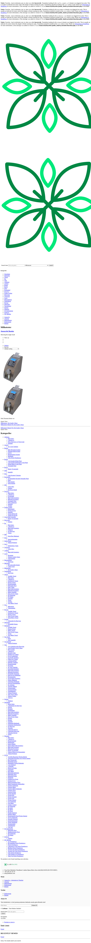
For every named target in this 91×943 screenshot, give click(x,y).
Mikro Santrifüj (12, 592)
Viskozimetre (11, 558)
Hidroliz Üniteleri (13, 662)
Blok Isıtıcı (11, 438)
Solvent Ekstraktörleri (14, 683)
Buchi (6, 287)
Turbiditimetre (12, 691)
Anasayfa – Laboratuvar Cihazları (13, 880)
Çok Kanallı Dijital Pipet (15, 461)
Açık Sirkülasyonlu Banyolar (16, 646)
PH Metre (10, 597)
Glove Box (11, 486)
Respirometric (12, 677)
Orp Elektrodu (12, 801)
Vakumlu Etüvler (12, 733)
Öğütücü (10, 530)
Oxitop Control (12, 805)
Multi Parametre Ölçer (14, 782)
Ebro (5, 288)
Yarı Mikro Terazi (13, 603)
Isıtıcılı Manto (12, 744)
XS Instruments (8, 311)
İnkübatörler (11, 710)
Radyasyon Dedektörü (14, 675)
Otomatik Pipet (12, 466)
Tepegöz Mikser (12, 686)
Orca (5, 605)
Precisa (6, 303)
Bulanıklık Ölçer (12, 761)
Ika (5, 279)
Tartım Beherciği (12, 514)
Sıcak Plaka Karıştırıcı (14, 678)
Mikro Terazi (11, 630)
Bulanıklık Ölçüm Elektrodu (16, 763)
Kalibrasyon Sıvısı (13, 779)
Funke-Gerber (8, 293)
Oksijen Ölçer (12, 790)
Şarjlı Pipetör (11, 483)
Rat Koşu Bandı (12, 490)
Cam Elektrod (12, 765)
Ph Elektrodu (11, 595)
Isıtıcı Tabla (11, 587)
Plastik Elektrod (12, 813)
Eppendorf (7, 290)
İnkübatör (10, 456)
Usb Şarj (10, 827)
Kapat (2, 929)
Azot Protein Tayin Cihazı (15, 648)
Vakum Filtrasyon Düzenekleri (16, 752)
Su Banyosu (11, 531)
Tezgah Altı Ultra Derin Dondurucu (18, 851)
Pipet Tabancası (12, 502)
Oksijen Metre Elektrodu (15, 789)
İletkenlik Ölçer (12, 585)
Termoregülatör (12, 689)
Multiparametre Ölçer (14, 832)
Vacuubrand (7, 306)
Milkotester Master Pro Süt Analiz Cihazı (12, 424)
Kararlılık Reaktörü (13, 669)
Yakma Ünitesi (12, 696)
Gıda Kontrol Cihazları (14, 475)
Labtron (6, 550)
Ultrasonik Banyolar (13, 731)
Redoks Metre (12, 814)
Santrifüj (10, 443)
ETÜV (10, 453)
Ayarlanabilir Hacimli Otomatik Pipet (18, 478)
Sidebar (6, 345)
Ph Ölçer (10, 811)
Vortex (10, 533)
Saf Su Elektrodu (12, 817)
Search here (4, 265)
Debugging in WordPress (82, 24)
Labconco (7, 296)
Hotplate (10, 709)
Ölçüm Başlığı (12, 793)
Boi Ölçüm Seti (12, 760)
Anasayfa (7, 317)
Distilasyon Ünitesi (13, 654)
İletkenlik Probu (12, 776)
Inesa (5, 538)
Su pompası (11, 685)
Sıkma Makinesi (12, 680)
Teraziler (10, 728)
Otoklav (10, 488)
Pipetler (10, 718)
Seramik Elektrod (13, 819)
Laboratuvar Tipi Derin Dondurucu (18, 846)
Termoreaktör (11, 688)
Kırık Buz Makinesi (13, 536)
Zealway (6, 312)
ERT (5, 485)
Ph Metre (10, 809)
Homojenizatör (12, 584)
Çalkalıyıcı (11, 651)
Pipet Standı (11, 482)
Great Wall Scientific (10, 517)
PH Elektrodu (12, 833)
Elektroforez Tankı (13, 546)
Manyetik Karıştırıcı (13, 498)
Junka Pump (7, 541)
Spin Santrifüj (12, 640)
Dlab (5, 470)
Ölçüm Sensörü (12, 797)
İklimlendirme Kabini (14, 454)
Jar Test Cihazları (13, 667)
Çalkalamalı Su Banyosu (15, 705)
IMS (5, 534)
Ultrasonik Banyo (13, 729)
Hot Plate (10, 665)
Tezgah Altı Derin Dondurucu (16, 849)
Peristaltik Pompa (13, 624)
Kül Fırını (10, 562)
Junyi (5, 544)
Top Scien (7, 637)
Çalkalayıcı (11, 440)
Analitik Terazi (12, 576)
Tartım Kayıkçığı (12, 515)
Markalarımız (8, 320)
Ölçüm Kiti (11, 795)
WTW (6, 755)
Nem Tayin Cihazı (13, 593)
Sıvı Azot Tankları (13, 446)
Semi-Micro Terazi (13, 617)
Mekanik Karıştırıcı (13, 499)
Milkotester (4, 423)
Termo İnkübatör (12, 822)
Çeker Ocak (11, 566)
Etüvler (10, 707)
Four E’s (6, 291)
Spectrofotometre (12, 539)
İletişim (6, 323)
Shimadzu (7, 275)
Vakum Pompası (12, 542)
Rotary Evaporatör (13, 469)
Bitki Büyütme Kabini (14, 450)
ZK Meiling (7, 314)
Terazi (9, 600)
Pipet (9, 480)
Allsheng (6, 282)
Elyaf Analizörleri (13, 656)
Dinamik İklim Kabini (14, 451)
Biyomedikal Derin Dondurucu (16, 843)
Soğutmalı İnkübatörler (14, 725)
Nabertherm (7, 301)
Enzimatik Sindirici (13, 657)
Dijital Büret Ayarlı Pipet (15, 464)
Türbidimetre (11, 825)
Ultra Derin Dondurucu (14, 458)
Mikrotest (7, 563)
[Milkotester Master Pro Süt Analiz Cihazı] (45, 383)
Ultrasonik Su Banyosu (14, 621)
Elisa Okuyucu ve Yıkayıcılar (16, 442)
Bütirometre (11, 509)
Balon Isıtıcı (11, 704)
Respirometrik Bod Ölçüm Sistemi (17, 816)
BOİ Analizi (11, 649)
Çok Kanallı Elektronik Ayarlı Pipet (18, 462)
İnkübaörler (11, 742)
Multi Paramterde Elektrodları (16, 784)
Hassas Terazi (12, 582)
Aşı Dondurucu (12, 841)
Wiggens (6, 309)
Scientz (6, 619)
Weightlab (7, 274)
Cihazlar (6, 318)
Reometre (10, 555)
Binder (6, 448)
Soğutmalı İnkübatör (13, 681)
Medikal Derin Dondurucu (15, 848)
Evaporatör (11, 496)
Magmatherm (8, 299)
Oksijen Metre (12, 787)
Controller (11, 766)
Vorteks (10, 506)
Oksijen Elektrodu (13, 785)
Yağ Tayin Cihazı (13, 694)
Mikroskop (11, 606)
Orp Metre (11, 803)
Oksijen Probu (12, 792)
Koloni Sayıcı (12, 781)
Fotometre (11, 769)
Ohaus (6, 277)
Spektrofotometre (13, 821)
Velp (5, 280)
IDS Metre (11, 771)
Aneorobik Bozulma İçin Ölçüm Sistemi (19, 758)
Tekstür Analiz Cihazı (14, 557)
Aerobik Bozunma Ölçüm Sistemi (17, 757)
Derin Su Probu (12, 768)
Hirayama (7, 295)
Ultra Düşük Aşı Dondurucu (16, 854)
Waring (6, 307)
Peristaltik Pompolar (13, 673)
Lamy (6, 298)
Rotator (10, 720)
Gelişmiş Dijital (12, 661)
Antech (6, 283)
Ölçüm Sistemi (12, 800)
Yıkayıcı (10, 697)
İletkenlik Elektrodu (13, 773)
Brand (6, 285)
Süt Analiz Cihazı (13, 423)
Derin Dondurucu (13, 845)
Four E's (6, 491)
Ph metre (10, 808)
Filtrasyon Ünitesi (13, 659)
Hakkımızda (7, 322)
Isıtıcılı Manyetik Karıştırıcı (15, 745)
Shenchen (7, 304)
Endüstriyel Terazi (13, 581)
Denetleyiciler (12, 653)
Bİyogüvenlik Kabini (14, 565)
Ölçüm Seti (11, 798)
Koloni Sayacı (12, 510)
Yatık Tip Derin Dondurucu (15, 856)
